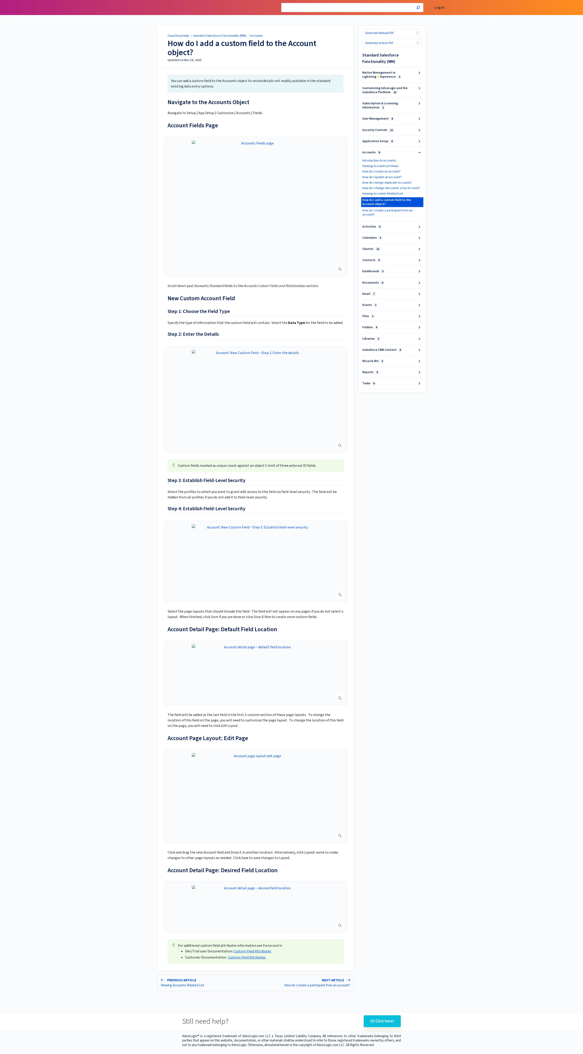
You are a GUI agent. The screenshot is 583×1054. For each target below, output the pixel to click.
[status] (255, 83)
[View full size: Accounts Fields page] (255, 206)
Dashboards (373, 271)
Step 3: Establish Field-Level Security (206, 480)
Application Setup (377, 141)
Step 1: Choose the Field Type (199, 311)
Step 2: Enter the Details (193, 334)
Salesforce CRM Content (381, 350)
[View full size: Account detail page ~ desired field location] (255, 907)
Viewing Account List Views (380, 166)
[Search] (418, 8)
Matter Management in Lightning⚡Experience (381, 74)
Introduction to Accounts (379, 160)
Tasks (368, 383)
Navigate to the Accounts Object (208, 102)
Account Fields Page (193, 125)
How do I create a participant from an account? (387, 212)
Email (368, 294)
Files (367, 316)
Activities (371, 226)
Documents (372, 282)
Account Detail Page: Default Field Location (222, 629)
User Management (377, 118)
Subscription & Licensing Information (380, 105)
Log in (439, 7)
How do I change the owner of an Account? (391, 188)
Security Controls (377, 130)
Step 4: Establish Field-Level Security (206, 508)
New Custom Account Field (201, 298)
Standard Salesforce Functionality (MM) (219, 35)
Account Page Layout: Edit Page (208, 738)
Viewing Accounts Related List (382, 193)
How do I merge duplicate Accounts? (387, 182)
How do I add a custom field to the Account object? (242, 48)
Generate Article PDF (379, 43)
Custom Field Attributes (252, 951)
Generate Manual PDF (379, 33)
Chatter (370, 249)
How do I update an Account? (381, 177)
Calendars (371, 238)
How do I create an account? (381, 171)
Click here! (384, 1021)
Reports (370, 372)
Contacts (371, 260)
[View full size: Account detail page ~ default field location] (255, 673)
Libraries (370, 338)
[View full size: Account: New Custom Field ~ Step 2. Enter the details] (255, 399)
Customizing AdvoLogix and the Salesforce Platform (385, 90)
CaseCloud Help (178, 35)
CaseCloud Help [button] (150, 2)
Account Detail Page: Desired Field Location (223, 870)
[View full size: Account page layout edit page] (255, 796)
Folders (369, 327)
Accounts (256, 35)
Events (369, 305)
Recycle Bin (372, 361)
